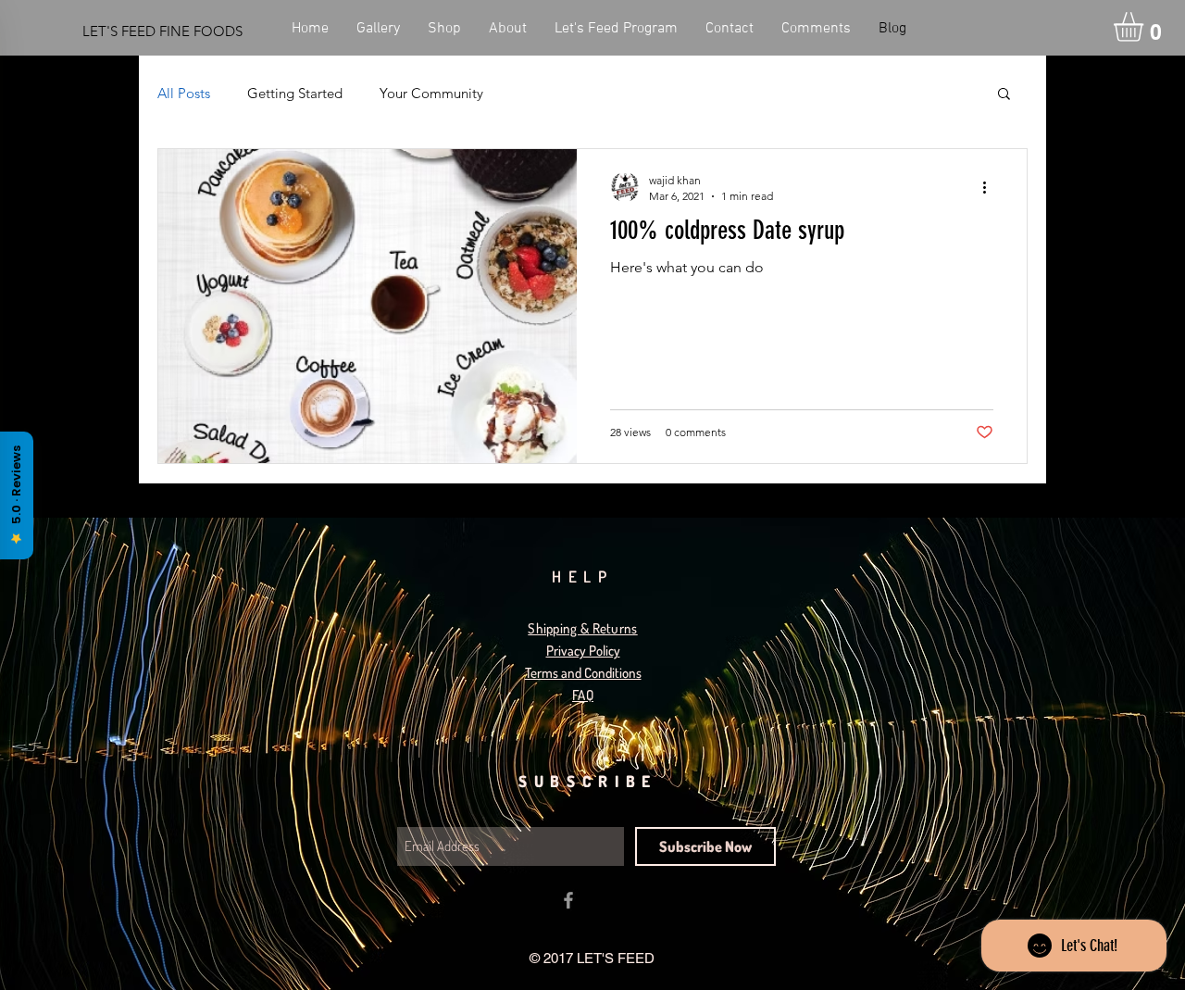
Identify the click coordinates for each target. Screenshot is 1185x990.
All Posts (183, 93)
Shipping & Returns (582, 628)
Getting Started (295, 93)
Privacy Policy (583, 650)
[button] (1146, 27)
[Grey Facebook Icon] (568, 900)
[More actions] (990, 187)
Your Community (431, 93)
